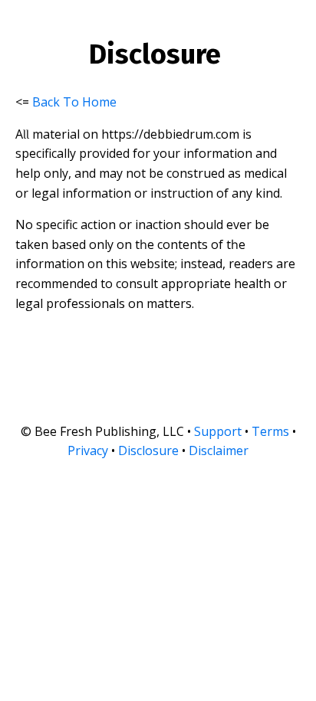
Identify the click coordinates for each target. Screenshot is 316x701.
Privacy (87, 450)
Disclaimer (219, 450)
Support (218, 431)
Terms (270, 431)
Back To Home (74, 101)
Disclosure (148, 450)
